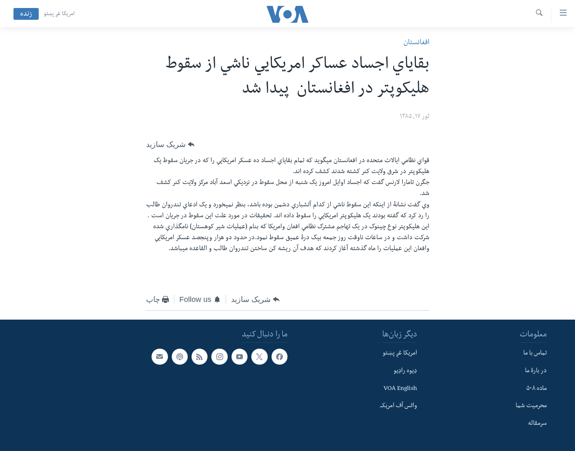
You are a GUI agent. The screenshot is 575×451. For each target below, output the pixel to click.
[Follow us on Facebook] (280, 357)
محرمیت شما (531, 406)
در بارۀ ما (536, 371)
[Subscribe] (160, 357)
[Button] (170, 144)
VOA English (400, 389)
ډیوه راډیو (405, 371)
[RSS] (200, 357)
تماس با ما (535, 354)
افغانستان (416, 43)
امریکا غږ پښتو (59, 14)
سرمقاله (537, 424)
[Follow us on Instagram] (219, 357)
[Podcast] (180, 357)
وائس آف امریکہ (398, 406)
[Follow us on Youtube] (240, 357)
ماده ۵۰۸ (536, 389)
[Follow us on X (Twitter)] (259, 357)
